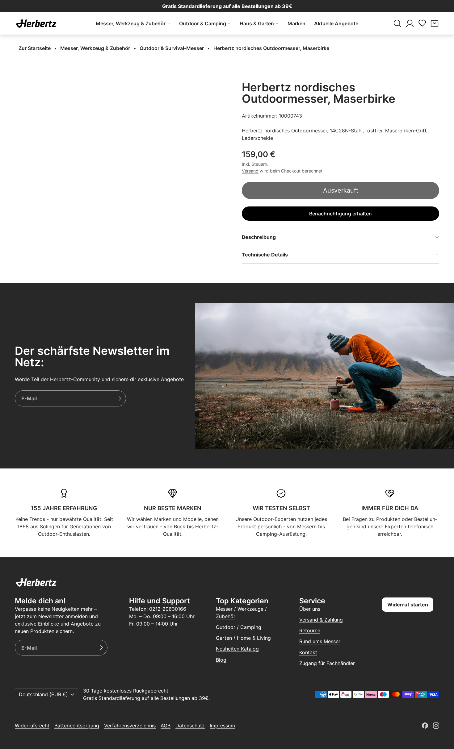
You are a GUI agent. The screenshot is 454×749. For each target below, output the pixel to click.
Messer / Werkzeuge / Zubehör (241, 612)
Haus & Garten (257, 23)
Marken (296, 23)
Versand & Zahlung (321, 620)
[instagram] (436, 725)
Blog (221, 660)
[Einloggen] (409, 23)
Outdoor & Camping (202, 23)
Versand (250, 170)
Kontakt (308, 652)
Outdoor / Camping (238, 627)
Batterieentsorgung (76, 725)
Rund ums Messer (319, 641)
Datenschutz (190, 725)
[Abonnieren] (120, 398)
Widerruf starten (407, 604)
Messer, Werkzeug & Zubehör (131, 23)
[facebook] (425, 725)
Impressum (222, 725)
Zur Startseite (35, 48)
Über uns (309, 609)
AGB (165, 725)
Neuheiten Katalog (237, 649)
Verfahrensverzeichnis (130, 725)
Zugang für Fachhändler (327, 663)
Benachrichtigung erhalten (340, 213)
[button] (397, 23)
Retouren (309, 630)
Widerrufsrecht (32, 725)
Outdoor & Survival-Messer (172, 48)
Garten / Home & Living (243, 638)
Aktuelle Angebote (336, 23)
